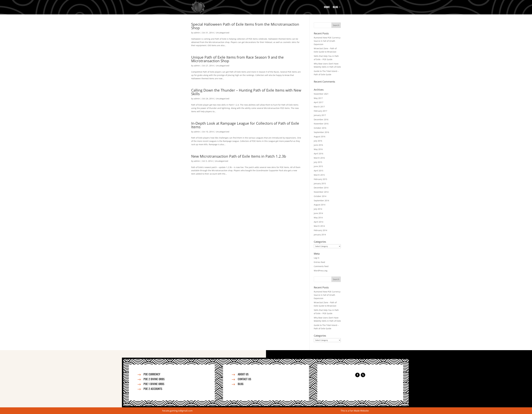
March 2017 (319, 106)
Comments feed (321, 266)
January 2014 (320, 234)
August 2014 (319, 204)
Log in (316, 258)
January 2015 (320, 183)
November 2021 (321, 94)
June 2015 (318, 166)
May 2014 (318, 217)
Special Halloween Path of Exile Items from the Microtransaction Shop (245, 26)
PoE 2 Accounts (153, 389)
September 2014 (321, 200)
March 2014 (319, 226)
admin (197, 32)
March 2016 (319, 158)
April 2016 (318, 153)
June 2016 (318, 145)
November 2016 (321, 123)
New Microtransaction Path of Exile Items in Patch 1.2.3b (238, 156)
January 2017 (320, 115)
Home (327, 7)
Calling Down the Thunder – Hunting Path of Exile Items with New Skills (246, 92)
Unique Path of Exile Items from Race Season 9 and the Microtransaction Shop (237, 59)
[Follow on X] (363, 375)
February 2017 (320, 111)
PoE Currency (152, 374)
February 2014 (320, 230)
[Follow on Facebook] (357, 375)
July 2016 (318, 140)
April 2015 (318, 170)
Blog (335, 7)
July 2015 (318, 162)
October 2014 (320, 196)
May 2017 (318, 98)
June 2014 (318, 213)
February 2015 (320, 179)
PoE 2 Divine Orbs (154, 379)
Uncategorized (222, 32)
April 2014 (318, 222)
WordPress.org (320, 270)
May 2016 (318, 149)
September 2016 (321, 132)
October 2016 (320, 128)
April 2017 (318, 102)
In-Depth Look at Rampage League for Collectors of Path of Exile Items (245, 125)
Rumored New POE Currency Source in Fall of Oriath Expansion (327, 41)
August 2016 (319, 136)
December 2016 (321, 119)
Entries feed (319, 262)
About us (243, 374)
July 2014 (318, 209)
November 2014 (321, 192)
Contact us (244, 379)
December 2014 (321, 187)
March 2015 (319, 175)
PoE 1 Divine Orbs (154, 384)
